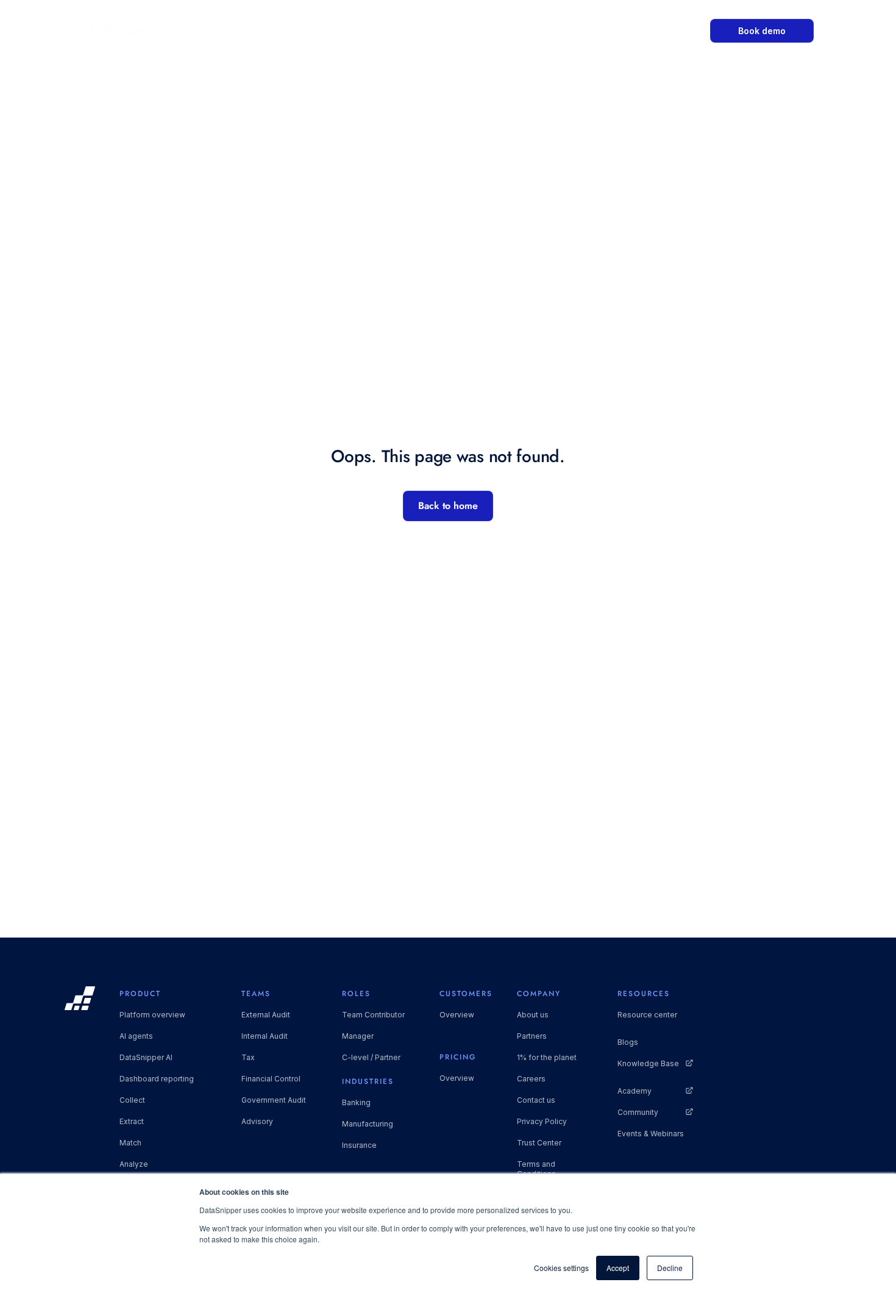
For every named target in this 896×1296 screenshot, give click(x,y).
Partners (532, 1036)
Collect (132, 1100)
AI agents (136, 1036)
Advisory (257, 1121)
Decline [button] (670, 1267)
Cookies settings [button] (561, 1267)
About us (533, 1014)
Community (637, 1112)
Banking (356, 1102)
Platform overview (152, 1014)
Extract (131, 1121)
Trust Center (539, 1142)
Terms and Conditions (536, 1168)
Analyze (133, 1164)
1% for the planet (547, 1057)
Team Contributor (373, 1014)
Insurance (359, 1145)
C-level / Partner (371, 1057)
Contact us (536, 1100)
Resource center (647, 1014)
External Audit (265, 1014)
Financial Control (270, 1078)
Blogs (627, 1042)
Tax (248, 1057)
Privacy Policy (542, 1121)
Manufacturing (367, 1123)
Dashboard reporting (156, 1078)
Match (130, 1142)
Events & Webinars (650, 1133)
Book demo (762, 31)
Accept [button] (617, 1267)
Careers (531, 1078)
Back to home (447, 506)
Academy (634, 1090)
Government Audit (273, 1100)
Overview (456, 1014)
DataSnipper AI (145, 1057)
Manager (358, 1036)
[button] (347, 31)
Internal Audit (264, 1036)
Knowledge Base (648, 1063)
